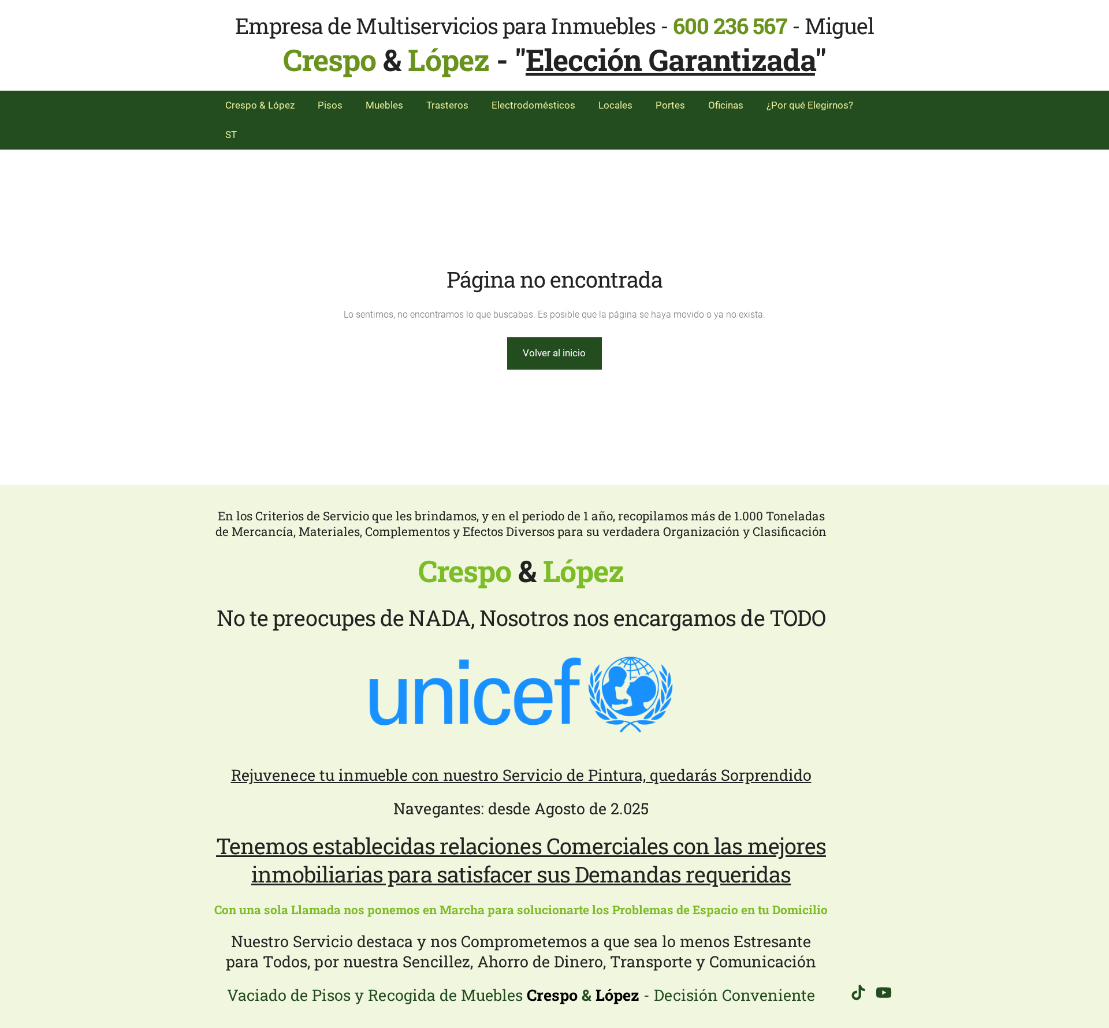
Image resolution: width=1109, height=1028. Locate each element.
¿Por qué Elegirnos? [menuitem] (809, 105)
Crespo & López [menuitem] (260, 105)
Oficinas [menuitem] (725, 105)
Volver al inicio (554, 353)
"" (670, 59)
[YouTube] (883, 992)
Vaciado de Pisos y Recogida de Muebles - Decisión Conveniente (521, 995)
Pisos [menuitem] (330, 105)
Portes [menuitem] (670, 105)
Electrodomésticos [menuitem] (533, 105)
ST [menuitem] (231, 134)
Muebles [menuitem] (384, 105)
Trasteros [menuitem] (447, 105)
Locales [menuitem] (615, 105)
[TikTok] (858, 992)
